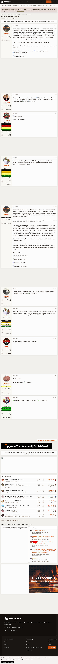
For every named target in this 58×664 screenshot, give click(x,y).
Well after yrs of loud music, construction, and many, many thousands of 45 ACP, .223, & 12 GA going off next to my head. (44, 550)
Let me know (20, 11)
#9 (56, 375)
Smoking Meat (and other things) (34, 647)
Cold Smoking (41, 5)
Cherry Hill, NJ (8, 353)
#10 (56, 397)
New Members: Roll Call (6, 5)
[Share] (54, 26)
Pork (19, 481)
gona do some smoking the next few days (43, 536)
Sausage (23, 5)
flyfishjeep (4, 18)
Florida (9, 135)
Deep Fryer (35, 558)
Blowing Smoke (16, 5)
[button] (25, 1)
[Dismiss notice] (56, 9)
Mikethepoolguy (9, 516)
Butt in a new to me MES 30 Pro (13, 501)
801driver (52, 516)
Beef (16, 507)
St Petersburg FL (7, 40)
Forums (15, 1)
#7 (56, 308)
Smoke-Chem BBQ (9, 497)
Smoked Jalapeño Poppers (12, 484)
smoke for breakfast (10, 510)
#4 (56, 157)
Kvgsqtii (7, 502)
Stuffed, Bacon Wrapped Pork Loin (14, 490)
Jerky (47, 5)
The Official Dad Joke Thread (39, 530)
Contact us (6, 647)
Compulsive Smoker (10, 485)
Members (35, 1)
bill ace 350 (51, 506)
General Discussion (25, 516)
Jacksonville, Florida (6, 417)
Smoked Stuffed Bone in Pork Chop (14, 479)
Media (28, 1)
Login (49, 641)
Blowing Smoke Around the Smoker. (40, 539)
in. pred (7, 511)
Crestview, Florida (7, 393)
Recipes (52, 5)
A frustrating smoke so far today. (13, 515)
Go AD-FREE (52, 647)
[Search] (55, 1)
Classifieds (28, 650)
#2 (56, 94)
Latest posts (33, 528)
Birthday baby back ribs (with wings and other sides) (18, 496)
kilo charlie (7, 481)
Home (5, 641)
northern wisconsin (7, 304)
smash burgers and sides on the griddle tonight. (17, 505)
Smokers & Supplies (31, 5)
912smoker (51, 497)
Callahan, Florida (7, 109)
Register (50, 644)
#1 (56, 25)
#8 (56, 338)
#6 (56, 288)
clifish (6, 507)
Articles (21, 1)
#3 (56, 113)
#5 (56, 206)
